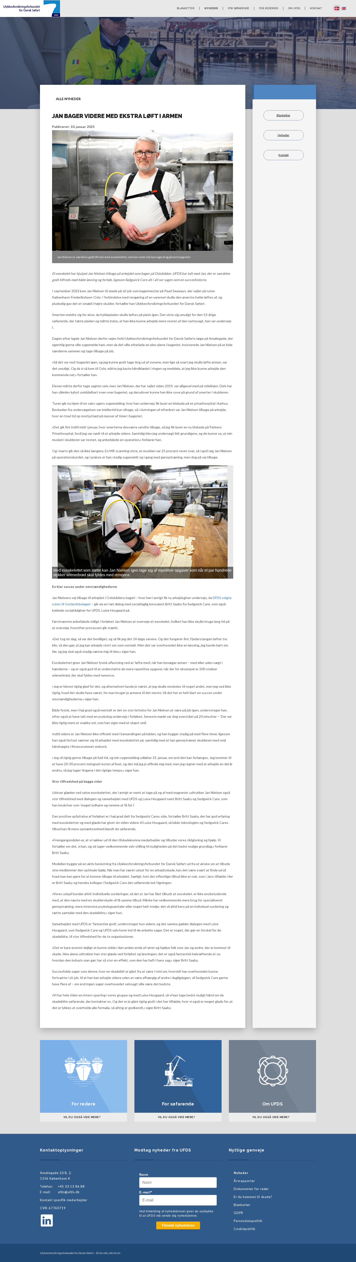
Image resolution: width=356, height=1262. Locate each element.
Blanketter (185, 8)
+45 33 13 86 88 (71, 1186)
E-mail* (145, 1192)
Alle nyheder (68, 99)
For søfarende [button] (238, 8)
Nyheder (211, 8)
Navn (143, 1174)
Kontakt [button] (316, 8)
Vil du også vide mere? (82, 1117)
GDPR (238, 1213)
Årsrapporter (244, 1181)
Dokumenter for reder (251, 1189)
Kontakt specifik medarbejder (63, 1200)
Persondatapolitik (248, 1221)
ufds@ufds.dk (69, 1192)
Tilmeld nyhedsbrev (178, 1225)
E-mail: (45, 1192)
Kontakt (284, 155)
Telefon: (46, 1186)
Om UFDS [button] (294, 8)
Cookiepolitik (244, 1229)
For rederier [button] (268, 8)
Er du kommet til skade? (253, 1197)
